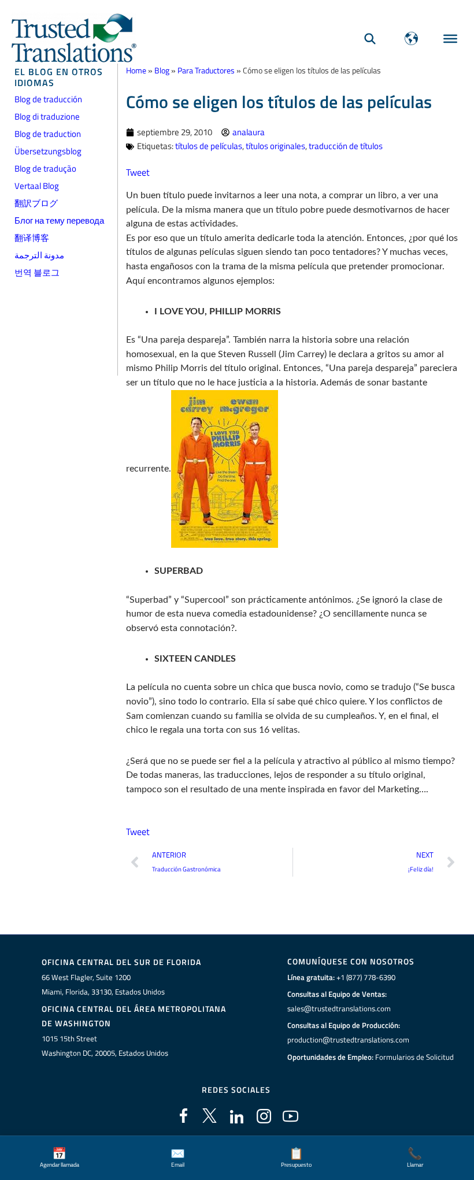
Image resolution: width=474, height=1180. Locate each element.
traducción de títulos (346, 146)
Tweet (138, 172)
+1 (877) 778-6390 (365, 977)
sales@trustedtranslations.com (339, 1008)
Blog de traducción (48, 99)
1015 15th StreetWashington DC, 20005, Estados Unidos (105, 1046)
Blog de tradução (45, 168)
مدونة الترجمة (39, 255)
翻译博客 (31, 237)
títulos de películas (208, 146)
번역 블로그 (37, 272)
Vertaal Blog (36, 185)
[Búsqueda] (370, 38)
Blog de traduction (47, 133)
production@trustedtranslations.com (348, 1039)
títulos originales (275, 146)
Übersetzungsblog (48, 151)
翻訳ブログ (36, 203)
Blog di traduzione (47, 116)
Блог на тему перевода (59, 220)
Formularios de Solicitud (414, 1057)
